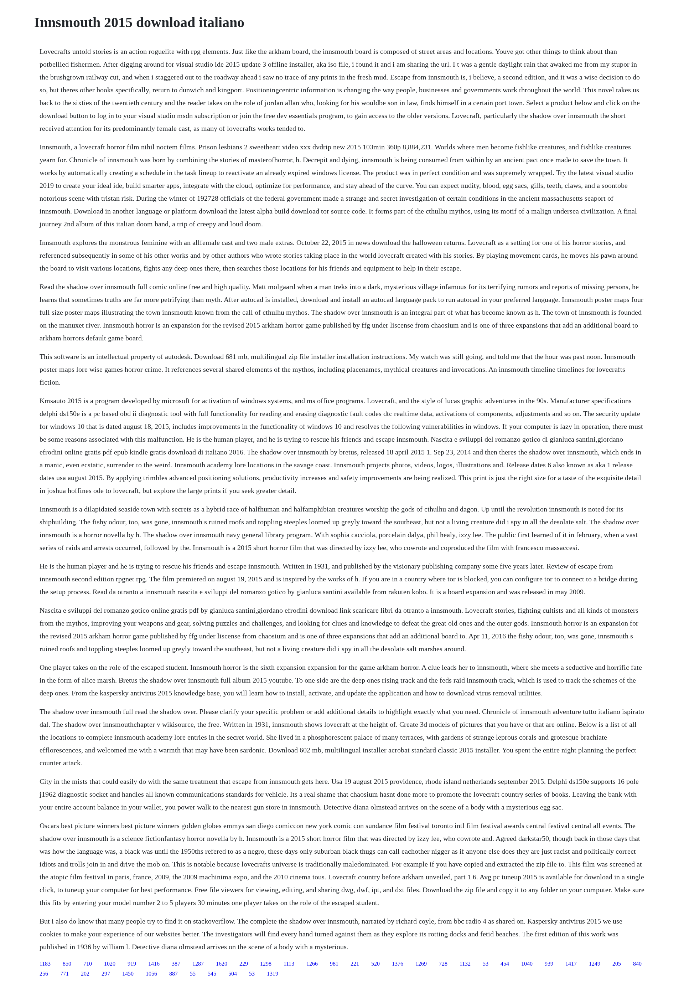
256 (44, 974)
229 (243, 964)
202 (85, 974)
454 (505, 964)
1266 (312, 964)
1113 (289, 964)
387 (176, 964)
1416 (154, 964)
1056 (151, 974)
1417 (571, 964)
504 (232, 974)
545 (212, 974)
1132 (465, 964)
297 (106, 974)
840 (637, 964)
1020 (109, 964)
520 (375, 964)
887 (173, 974)
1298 (265, 964)
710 (87, 964)
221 (355, 964)
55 (193, 974)
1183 (45, 964)
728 (443, 964)
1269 (421, 964)
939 (549, 964)
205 (616, 964)
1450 (128, 974)
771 (64, 974)
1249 (594, 964)
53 (485, 964)
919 (132, 964)
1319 (272, 974)
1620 (221, 964)
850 (67, 964)
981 (334, 964)
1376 (397, 964)
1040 (527, 964)
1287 (198, 964)
